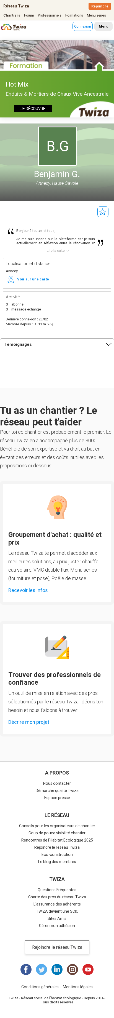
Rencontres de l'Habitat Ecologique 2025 (57, 840)
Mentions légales (78, 987)
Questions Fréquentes (57, 890)
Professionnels (49, 15)
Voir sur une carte (33, 279)
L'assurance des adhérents (57, 904)
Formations (74, 15)
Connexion (82, 26)
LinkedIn (57, 969)
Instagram (72, 969)
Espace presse (57, 797)
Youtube (88, 969)
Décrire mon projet (28, 722)
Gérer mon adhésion (57, 925)
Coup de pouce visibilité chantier (57, 833)
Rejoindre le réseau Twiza (57, 847)
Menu (103, 26)
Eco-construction (57, 854)
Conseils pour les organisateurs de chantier (57, 826)
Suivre (102, 211)
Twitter (41, 969)
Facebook (26, 969)
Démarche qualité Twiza (57, 790)
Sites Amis (57, 918)
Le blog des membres (57, 861)
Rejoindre (99, 6)
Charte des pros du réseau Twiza (57, 897)
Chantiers (11, 15)
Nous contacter (57, 783)
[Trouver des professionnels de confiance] (57, 647)
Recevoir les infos (28, 590)
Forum (29, 15)
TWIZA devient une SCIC (57, 911)
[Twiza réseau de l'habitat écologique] (7, 27)
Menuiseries (96, 15)
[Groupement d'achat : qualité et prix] (57, 507)
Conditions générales (40, 987)
